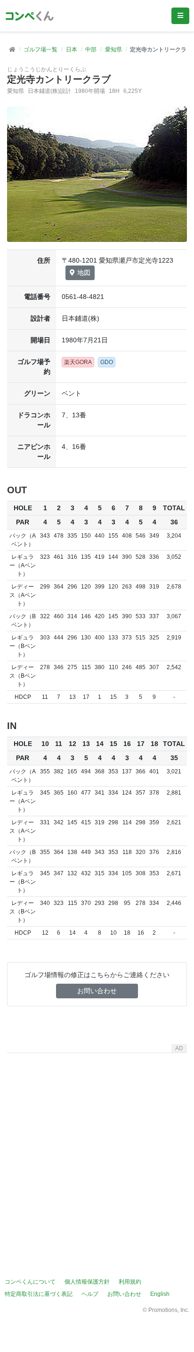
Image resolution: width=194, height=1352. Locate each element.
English (160, 1294)
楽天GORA (78, 362)
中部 (91, 49)
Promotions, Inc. (168, 1310)
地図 (83, 272)
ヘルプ (89, 1294)
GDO (106, 362)
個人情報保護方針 (87, 1281)
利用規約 (130, 1281)
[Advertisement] (97, 1154)
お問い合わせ (97, 991)
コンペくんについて (30, 1281)
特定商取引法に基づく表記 (39, 1294)
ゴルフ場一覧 (40, 49)
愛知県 (113, 49)
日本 (71, 49)
